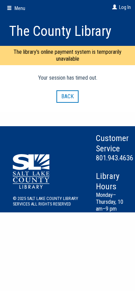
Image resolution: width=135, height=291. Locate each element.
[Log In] (113, 7)
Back (67, 96)
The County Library (60, 31)
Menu (19, 8)
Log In (125, 7)
